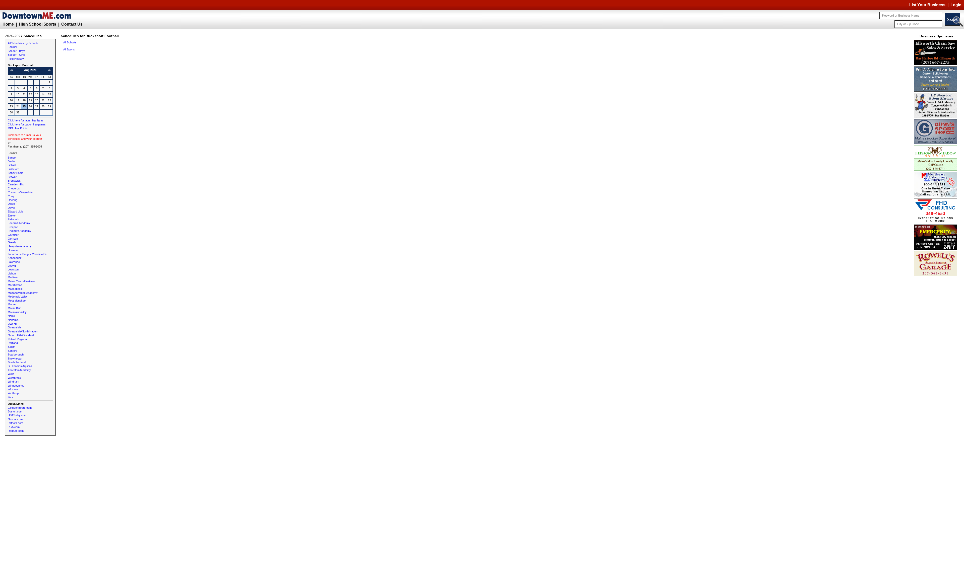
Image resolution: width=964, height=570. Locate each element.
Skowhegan (15, 358)
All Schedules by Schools (23, 43)
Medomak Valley (18, 296)
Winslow (13, 389)
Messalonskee (17, 300)
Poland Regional (17, 339)
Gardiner (13, 234)
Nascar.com (15, 419)
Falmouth (13, 219)
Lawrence (14, 261)
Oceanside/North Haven (22, 331)
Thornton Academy (19, 370)
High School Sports (37, 24)
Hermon (13, 250)
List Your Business (927, 5)
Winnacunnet (16, 385)
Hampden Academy (20, 246)
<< (11, 70)
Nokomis (13, 319)
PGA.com (14, 427)
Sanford (12, 350)
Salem (11, 346)
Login (955, 5)
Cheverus (14, 188)
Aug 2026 (30, 70)
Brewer (12, 176)
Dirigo (11, 203)
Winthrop (13, 393)
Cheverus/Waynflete (20, 192)
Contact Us (72, 24)
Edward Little (15, 211)
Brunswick (14, 180)
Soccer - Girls (16, 54)
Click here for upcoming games (27, 124)
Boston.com (15, 411)
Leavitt (12, 265)
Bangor (12, 157)
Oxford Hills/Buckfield (21, 335)
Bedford (12, 161)
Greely (12, 242)
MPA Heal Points (18, 128)
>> (49, 70)
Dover (11, 207)
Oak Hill (12, 323)
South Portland (17, 362)
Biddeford (13, 169)
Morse (12, 304)
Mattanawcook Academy (23, 292)
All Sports (69, 49)
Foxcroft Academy (19, 223)
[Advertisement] (936, 352)
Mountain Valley (17, 312)
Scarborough (16, 354)
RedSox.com (16, 430)
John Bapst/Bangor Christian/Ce (27, 254)
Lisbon (12, 273)
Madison (13, 277)
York (10, 397)
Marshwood (15, 285)
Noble (11, 315)
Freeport (13, 227)
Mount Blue (14, 308)
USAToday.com (17, 415)
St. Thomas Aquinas (20, 366)
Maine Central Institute (21, 281)
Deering (12, 199)
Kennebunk (15, 257)
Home (8, 24)
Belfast (12, 165)
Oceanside (14, 327)
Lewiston (13, 269)
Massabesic (15, 288)
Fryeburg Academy (19, 230)
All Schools (70, 42)
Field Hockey (16, 58)
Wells (11, 373)
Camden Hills (16, 184)
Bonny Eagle (15, 172)
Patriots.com (15, 422)
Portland (13, 342)
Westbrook (14, 377)
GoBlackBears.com (20, 407)
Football (12, 46)
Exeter (12, 215)
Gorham (13, 238)
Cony (11, 196)
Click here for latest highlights (25, 120)
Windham (13, 381)
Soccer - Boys (16, 50)
